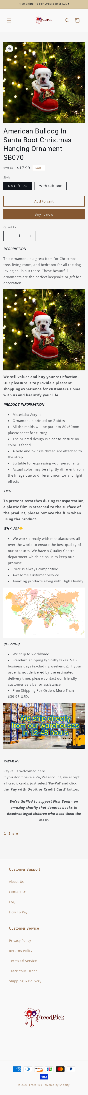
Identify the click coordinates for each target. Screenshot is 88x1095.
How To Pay (18, 912)
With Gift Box (50, 186)
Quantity (9, 227)
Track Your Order (23, 971)
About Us (16, 881)
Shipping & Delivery (25, 981)
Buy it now (44, 214)
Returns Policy (20, 951)
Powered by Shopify (56, 1084)
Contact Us (18, 892)
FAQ (12, 902)
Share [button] (13, 833)
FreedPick (35, 1084)
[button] (9, 20)
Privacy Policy (20, 940)
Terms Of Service (23, 961)
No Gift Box (18, 186)
